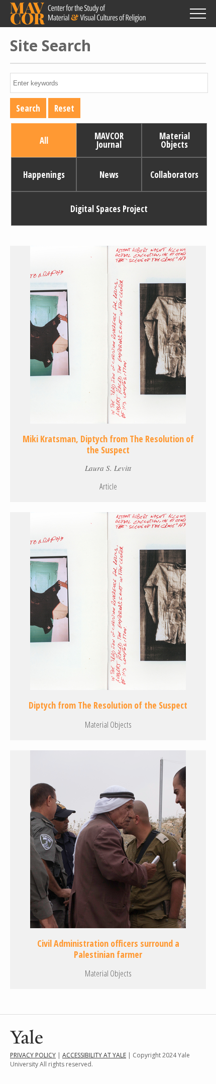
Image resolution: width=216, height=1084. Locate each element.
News (109, 174)
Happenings (44, 174)
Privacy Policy (33, 1055)
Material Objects (174, 140)
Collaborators (174, 174)
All (44, 140)
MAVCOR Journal (109, 140)
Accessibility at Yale (94, 1055)
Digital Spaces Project (109, 209)
